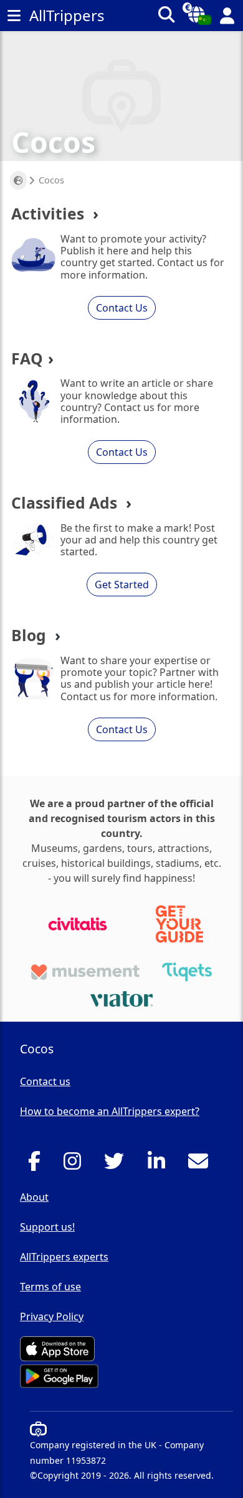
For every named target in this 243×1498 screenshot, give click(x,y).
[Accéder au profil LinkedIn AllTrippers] (160, 1165)
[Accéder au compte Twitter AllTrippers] (117, 1165)
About (34, 1197)
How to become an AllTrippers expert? (109, 1111)
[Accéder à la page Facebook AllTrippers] (37, 1165)
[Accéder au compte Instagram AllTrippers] (76, 1165)
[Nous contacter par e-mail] (201, 1165)
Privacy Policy (51, 1316)
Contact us (45, 1081)
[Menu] (13, 15)
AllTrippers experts (64, 1257)
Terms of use (50, 1286)
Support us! (47, 1227)
